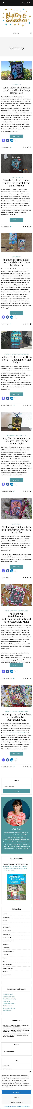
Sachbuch (6, 954)
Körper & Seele (7, 937)
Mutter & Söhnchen (9, 1030)
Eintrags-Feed (7, 1069)
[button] (30, 1072)
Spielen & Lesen (24, 354)
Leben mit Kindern (11, 610)
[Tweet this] (26, 147)
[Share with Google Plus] (28, 147)
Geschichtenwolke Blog (9, 999)
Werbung (6, 971)
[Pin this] (30, 147)
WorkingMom (7, 975)
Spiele (4, 961)
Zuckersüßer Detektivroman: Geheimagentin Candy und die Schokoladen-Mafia (16, 617)
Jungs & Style (7, 931)
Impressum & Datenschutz (10, 1106)
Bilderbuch (6, 917)
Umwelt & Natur (8, 968)
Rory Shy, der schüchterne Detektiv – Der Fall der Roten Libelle (16, 441)
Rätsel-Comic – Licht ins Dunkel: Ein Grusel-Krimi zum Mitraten (16, 183)
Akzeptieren (16, 1092)
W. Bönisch (6, 1025)
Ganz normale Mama (9, 996)
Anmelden (6, 1065)
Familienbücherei (8, 994)
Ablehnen (16, 1097)
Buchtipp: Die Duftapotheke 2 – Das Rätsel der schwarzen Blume (16, 717)
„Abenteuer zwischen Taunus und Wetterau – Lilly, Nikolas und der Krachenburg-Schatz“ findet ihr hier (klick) (15, 869)
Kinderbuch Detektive (9, 1003)
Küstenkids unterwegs (9, 1008)
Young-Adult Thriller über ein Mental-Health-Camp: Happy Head (16, 90)
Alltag (5, 914)
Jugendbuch (16, 84)
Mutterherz (6, 948)
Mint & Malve (7, 1010)
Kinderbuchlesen (8, 1006)
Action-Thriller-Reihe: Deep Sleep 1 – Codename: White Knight (16, 359)
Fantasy (7, 354)
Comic (12, 177)
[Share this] (23, 147)
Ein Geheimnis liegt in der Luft (18, 732)
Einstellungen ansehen (16, 1102)
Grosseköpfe (6, 1001)
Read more (16, 136)
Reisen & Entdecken (8, 951)
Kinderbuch (19, 177)
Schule (5, 958)
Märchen (5, 944)
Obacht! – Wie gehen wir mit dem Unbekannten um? (16, 1031)
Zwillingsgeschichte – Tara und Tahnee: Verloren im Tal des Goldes (16, 529)
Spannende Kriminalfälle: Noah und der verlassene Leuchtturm (16, 262)
